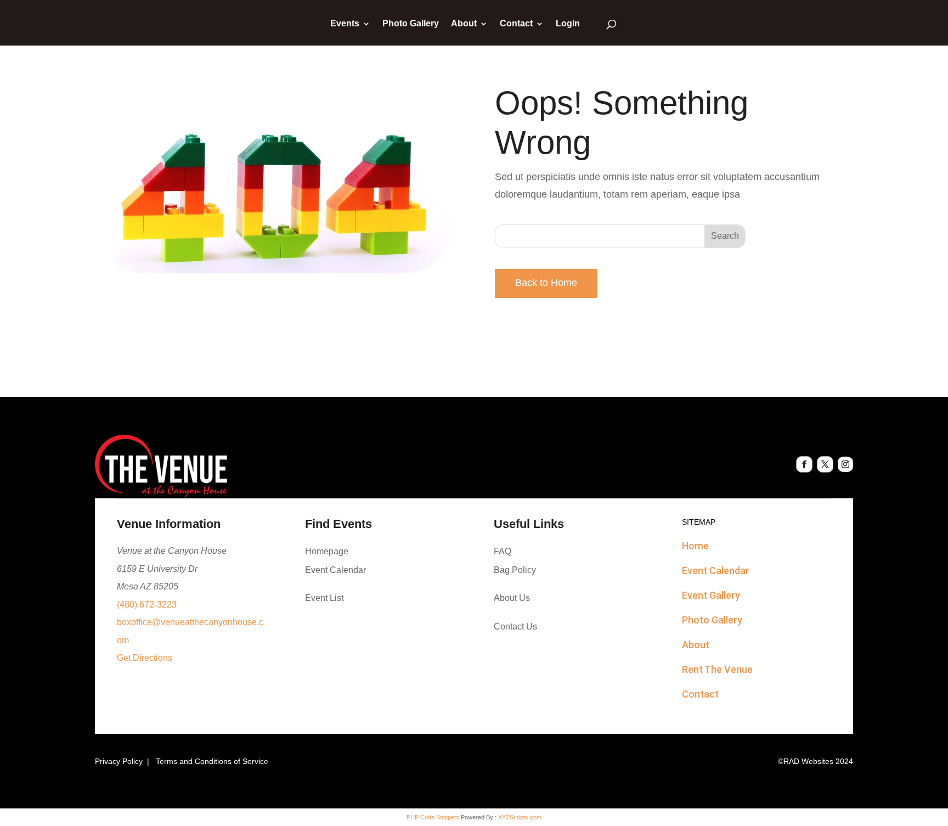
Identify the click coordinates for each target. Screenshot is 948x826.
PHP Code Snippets (433, 817)
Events (344, 24)
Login (568, 24)
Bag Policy (515, 570)
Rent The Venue (717, 669)
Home (695, 546)
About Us (512, 598)
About (464, 24)
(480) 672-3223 (147, 604)
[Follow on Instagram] (845, 464)
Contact (516, 24)
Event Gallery (711, 595)
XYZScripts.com (519, 817)
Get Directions (144, 657)
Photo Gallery (410, 24)
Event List (324, 598)
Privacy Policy (119, 761)
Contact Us (515, 626)
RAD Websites (808, 761)
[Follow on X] (825, 464)
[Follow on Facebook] (804, 464)
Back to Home (546, 282)
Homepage (326, 551)
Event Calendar (335, 570)
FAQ (502, 551)
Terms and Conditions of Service (212, 761)
